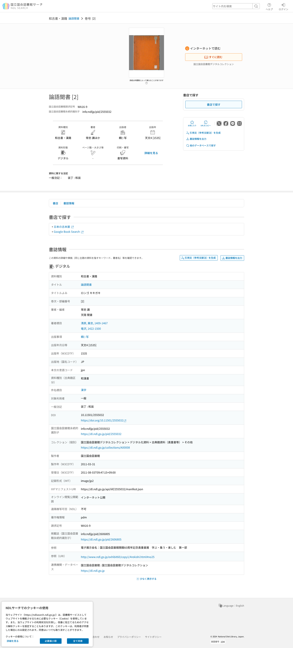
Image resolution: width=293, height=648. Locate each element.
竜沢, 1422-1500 (91, 328)
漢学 (83, 390)
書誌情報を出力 (198, 138)
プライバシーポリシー (129, 636)
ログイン (283, 9)
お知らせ (108, 636)
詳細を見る (151, 153)
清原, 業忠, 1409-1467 (94, 323)
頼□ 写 (85, 337)
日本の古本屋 (62, 227)
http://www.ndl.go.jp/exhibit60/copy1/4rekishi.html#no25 (117, 557)
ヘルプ (269, 9)
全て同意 (78, 641)
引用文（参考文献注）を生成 (205, 132)
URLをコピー (206, 125)
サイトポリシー (153, 636)
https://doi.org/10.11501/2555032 (102, 420)
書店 (55, 203)
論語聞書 (74, 18)
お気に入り (192, 125)
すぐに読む (215, 57)
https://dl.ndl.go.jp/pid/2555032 (101, 434)
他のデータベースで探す (203, 145)
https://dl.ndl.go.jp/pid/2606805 (101, 539)
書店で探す (213, 104)
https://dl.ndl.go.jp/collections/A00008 (105, 447)
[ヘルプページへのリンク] (146, 82)
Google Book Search (67, 231)
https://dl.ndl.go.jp (93, 571)
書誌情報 (68, 203)
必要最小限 (51, 641)
